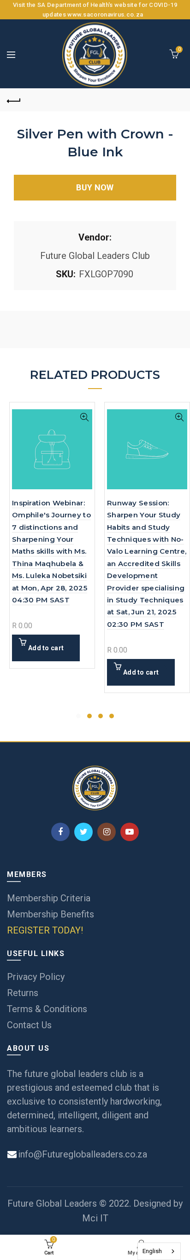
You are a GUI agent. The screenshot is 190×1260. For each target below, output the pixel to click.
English (152, 1251)
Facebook (60, 832)
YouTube (129, 832)
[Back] (13, 100)
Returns (22, 992)
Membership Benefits (50, 914)
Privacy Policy (36, 976)
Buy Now (94, 187)
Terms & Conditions (47, 1008)
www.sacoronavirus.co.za (105, 14)
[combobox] (159, 1251)
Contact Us (29, 1025)
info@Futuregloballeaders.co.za (81, 1154)
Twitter (83, 832)
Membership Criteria (48, 898)
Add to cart (46, 648)
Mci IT (95, 1218)
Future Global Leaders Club (95, 255)
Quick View (84, 417)
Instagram (106, 832)
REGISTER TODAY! (45, 930)
